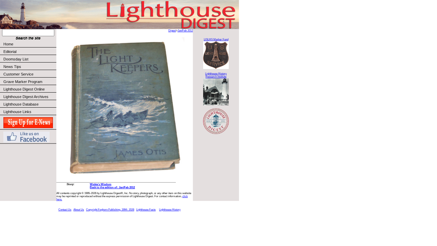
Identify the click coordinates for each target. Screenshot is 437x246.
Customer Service (18, 74)
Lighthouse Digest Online (24, 89)
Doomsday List (15, 59)
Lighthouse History (170, 209)
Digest (172, 30)
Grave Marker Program (22, 82)
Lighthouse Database (21, 104)
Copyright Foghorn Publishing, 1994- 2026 (110, 209)
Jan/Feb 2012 (185, 30)
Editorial (9, 52)
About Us (78, 209)
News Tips (12, 67)
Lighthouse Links (17, 112)
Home (8, 44)
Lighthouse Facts (146, 209)
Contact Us (64, 209)
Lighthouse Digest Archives (25, 97)
